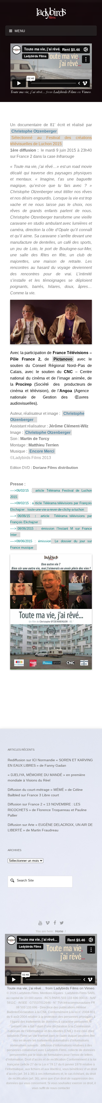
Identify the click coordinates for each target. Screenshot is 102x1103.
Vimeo (86, 91)
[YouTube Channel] (40, 923)
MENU (19, 31)
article (45, 516)
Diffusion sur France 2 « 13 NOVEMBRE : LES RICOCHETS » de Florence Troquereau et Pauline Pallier (47, 809)
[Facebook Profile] (54, 923)
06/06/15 (24, 516)
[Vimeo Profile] (47, 923)
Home (59, 931)
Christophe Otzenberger (34, 131)
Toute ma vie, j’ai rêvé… (28, 91)
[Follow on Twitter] (62, 923)
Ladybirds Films (64, 91)
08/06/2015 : (27, 528)
